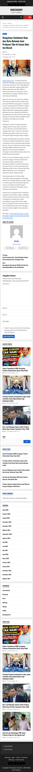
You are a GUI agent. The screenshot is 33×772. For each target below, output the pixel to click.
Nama (5, 308)
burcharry (16, 9)
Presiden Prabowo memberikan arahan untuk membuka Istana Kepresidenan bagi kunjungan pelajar (16, 398)
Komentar (6, 284)
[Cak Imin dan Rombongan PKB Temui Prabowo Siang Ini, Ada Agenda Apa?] (16, 721)
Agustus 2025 (6, 538)
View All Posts (23, 248)
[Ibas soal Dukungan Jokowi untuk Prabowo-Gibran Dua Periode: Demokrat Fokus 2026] (16, 415)
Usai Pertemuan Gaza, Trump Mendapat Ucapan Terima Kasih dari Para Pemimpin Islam (16, 216)
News (4, 598)
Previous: (15, 257)
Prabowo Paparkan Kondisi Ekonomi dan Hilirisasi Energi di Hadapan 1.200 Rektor (16, 485)
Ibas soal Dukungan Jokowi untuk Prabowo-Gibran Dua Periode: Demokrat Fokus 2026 (16, 428)
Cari (4, 437)
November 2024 (7, 575)
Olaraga (5, 607)
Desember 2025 (7, 522)
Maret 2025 (6, 558)
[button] (2, 17)
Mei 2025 (5, 550)
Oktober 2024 (6, 579)
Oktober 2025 (6, 530)
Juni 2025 (5, 546)
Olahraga (5, 602)
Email (5, 315)
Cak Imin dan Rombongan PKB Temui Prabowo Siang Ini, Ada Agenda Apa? (15, 478)
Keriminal (5, 594)
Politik (4, 34)
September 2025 (7, 534)
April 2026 (5, 510)
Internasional (6, 590)
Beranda (7, 757)
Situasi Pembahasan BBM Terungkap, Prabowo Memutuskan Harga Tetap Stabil (15, 369)
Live (30, 17)
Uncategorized (6, 615)
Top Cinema (8, 749)
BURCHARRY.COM (8, 81)
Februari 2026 (6, 514)
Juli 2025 (5, 542)
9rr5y (5, 52)
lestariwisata (9, 746)
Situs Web (6, 321)
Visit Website (10, 248)
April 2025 (5, 554)
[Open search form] (21, 17)
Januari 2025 (6, 566)
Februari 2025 (6, 562)
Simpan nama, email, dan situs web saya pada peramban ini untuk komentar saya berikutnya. (17, 330)
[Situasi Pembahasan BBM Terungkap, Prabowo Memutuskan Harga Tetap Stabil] (16, 356)
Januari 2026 (6, 518)
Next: (15, 265)
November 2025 (7, 526)
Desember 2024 (7, 571)
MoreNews (27, 768)
